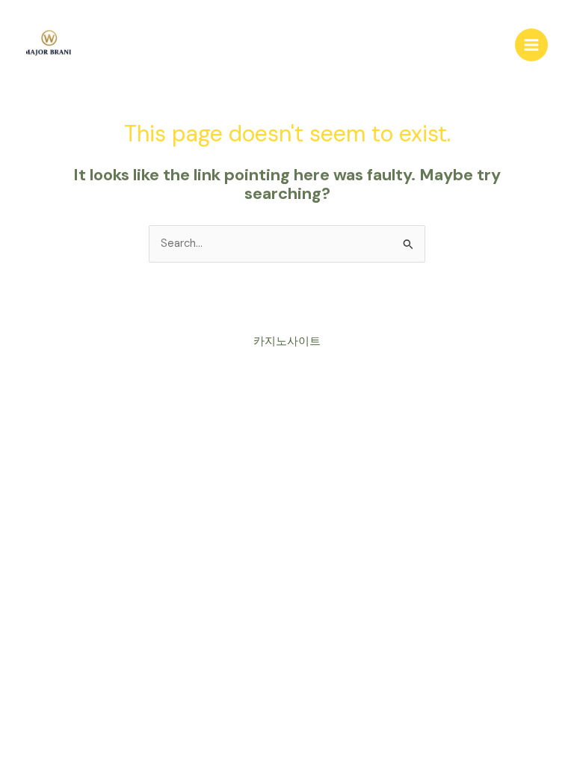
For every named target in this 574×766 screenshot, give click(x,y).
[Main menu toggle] (531, 44)
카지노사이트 (287, 341)
